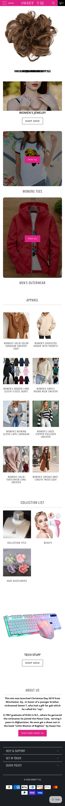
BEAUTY (48, 540)
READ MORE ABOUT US (32, 746)
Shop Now (32, 134)
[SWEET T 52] (32, 3)
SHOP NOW (32, 84)
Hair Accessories (17, 578)
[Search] (54, 3)
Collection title (17, 540)
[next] (59, 49)
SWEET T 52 (36, 793)
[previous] (6, 49)
